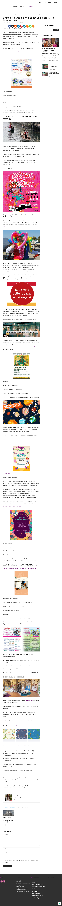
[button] (60, 11)
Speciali (8, 15)
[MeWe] (24, 26)
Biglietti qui (6, 439)
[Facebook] (9, 26)
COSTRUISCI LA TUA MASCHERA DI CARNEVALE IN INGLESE (19, 568)
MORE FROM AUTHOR (23, 807)
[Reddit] (15, 26)
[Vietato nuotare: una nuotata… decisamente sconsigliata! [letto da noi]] (45, 74)
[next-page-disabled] (6, 825)
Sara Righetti (7, 22)
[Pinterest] (21, 26)
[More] (33, 26)
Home (4, 15)
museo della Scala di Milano (17, 745)
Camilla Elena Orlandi (47, 53)
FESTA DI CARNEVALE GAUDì (11, 52)
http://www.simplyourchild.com (20, 797)
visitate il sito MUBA (13, 726)
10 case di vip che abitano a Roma (23, 883)
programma (6, 226)
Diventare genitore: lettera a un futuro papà (22, 880)
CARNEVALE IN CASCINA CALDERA (12, 507)
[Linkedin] (18, 26)
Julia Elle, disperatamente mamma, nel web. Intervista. (23, 885)
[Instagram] (17, 800)
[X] (12, 26)
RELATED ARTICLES (9, 807)
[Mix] (27, 26)
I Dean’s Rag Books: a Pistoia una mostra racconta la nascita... (53, 66)
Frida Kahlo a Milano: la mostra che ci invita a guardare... (48, 50)
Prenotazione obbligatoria (31, 346)
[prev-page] (4, 825)
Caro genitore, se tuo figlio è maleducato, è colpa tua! (22, 888)
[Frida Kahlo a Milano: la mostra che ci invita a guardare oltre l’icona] (50, 42)
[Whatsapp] (30, 26)
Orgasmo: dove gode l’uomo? (22, 891)
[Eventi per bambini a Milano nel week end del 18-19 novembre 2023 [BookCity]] (8, 813)
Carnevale (14, 15)
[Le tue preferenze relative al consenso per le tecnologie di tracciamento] (59, 903)
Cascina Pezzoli (7, 473)
